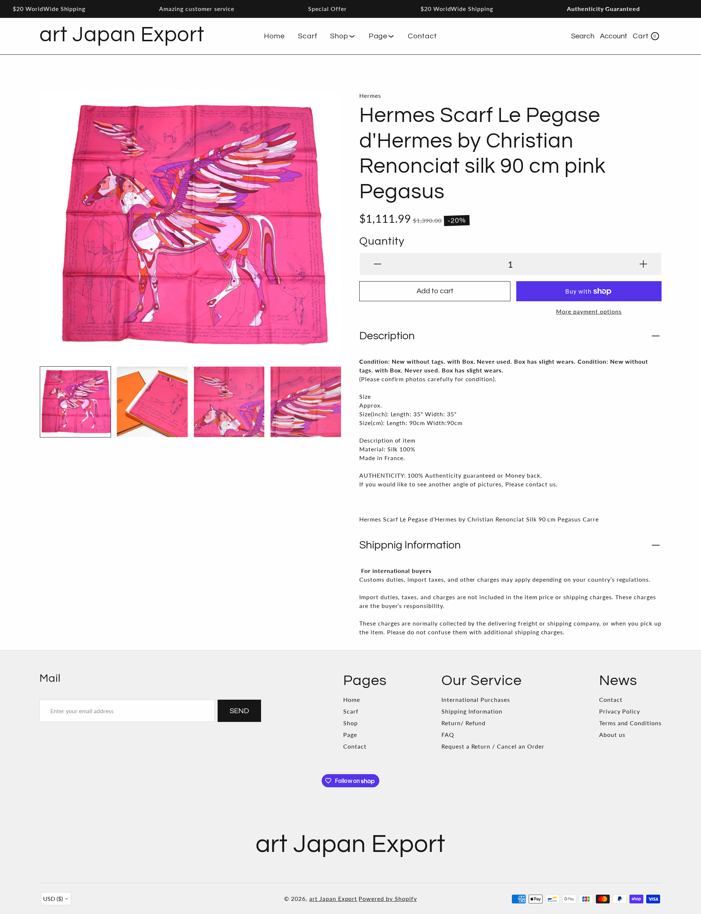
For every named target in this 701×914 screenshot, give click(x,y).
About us (612, 734)
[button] (342, 36)
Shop (350, 722)
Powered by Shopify (388, 898)
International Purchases (475, 699)
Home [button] (274, 36)
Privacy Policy (619, 711)
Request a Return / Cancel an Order (492, 746)
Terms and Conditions (630, 722)
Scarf (351, 711)
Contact (355, 746)
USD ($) (53, 898)
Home (351, 699)
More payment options (588, 311)
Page (350, 734)
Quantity (382, 241)
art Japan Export (333, 898)
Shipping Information (471, 711)
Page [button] (378, 36)
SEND (239, 711)
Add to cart (435, 291)
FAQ (447, 734)
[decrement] (377, 264)
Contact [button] (422, 36)
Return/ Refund (463, 722)
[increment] (643, 264)
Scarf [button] (307, 36)
